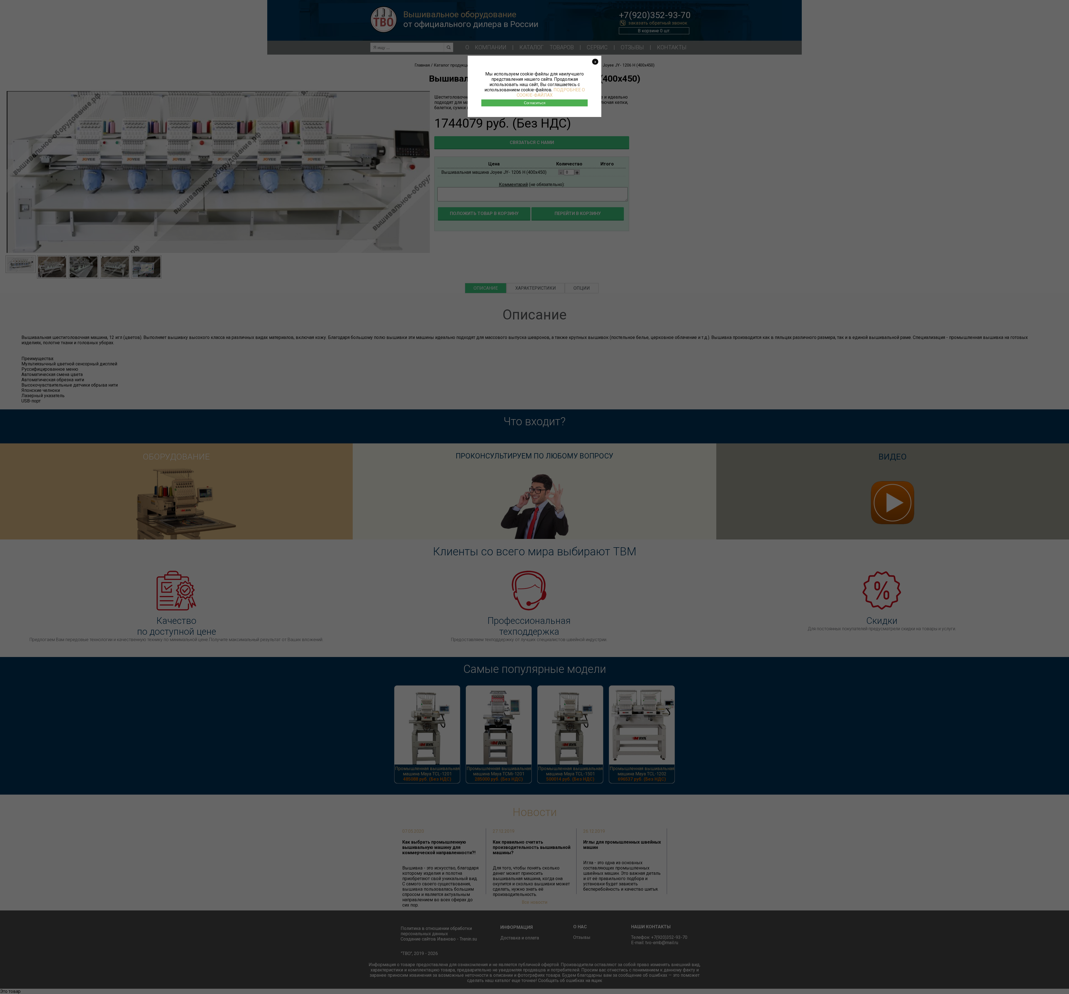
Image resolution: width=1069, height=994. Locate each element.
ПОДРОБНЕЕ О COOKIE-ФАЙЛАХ (551, 92)
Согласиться (534, 103)
